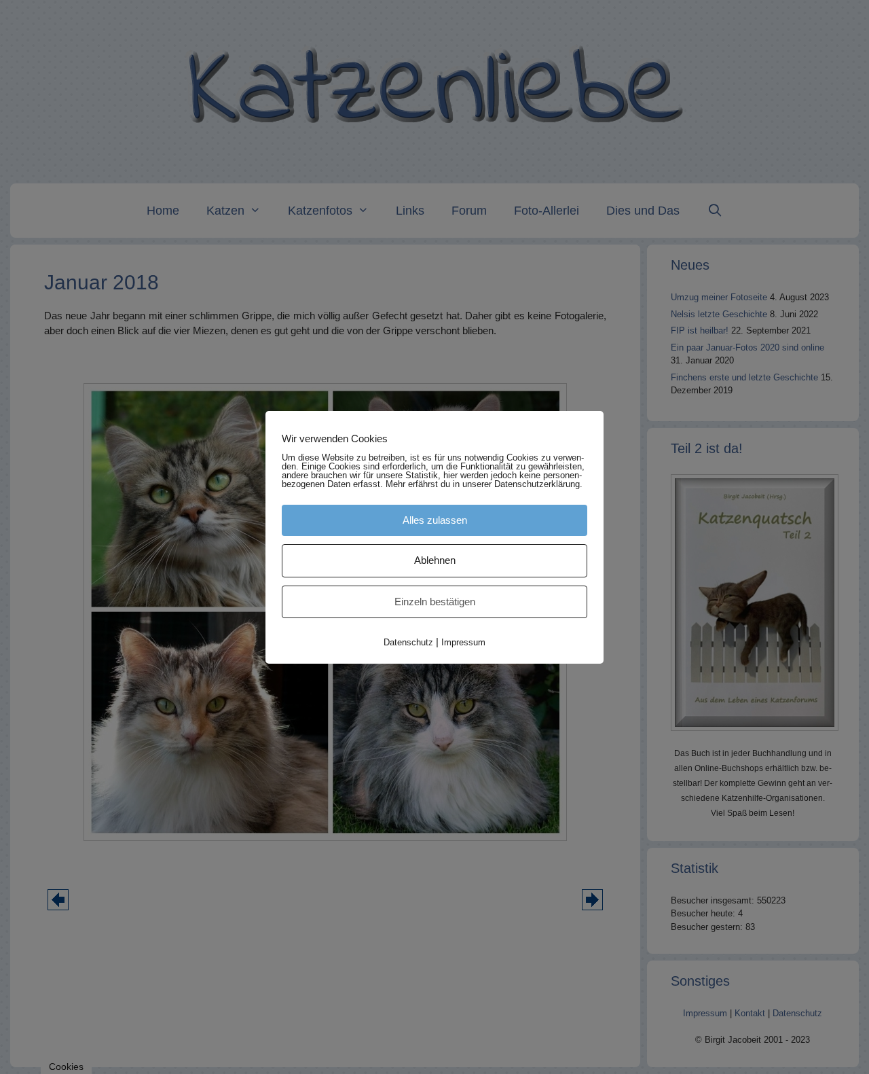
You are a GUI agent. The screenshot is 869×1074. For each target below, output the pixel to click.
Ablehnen (435, 560)
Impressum (463, 642)
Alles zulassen (435, 520)
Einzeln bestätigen (434, 601)
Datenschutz (408, 642)
